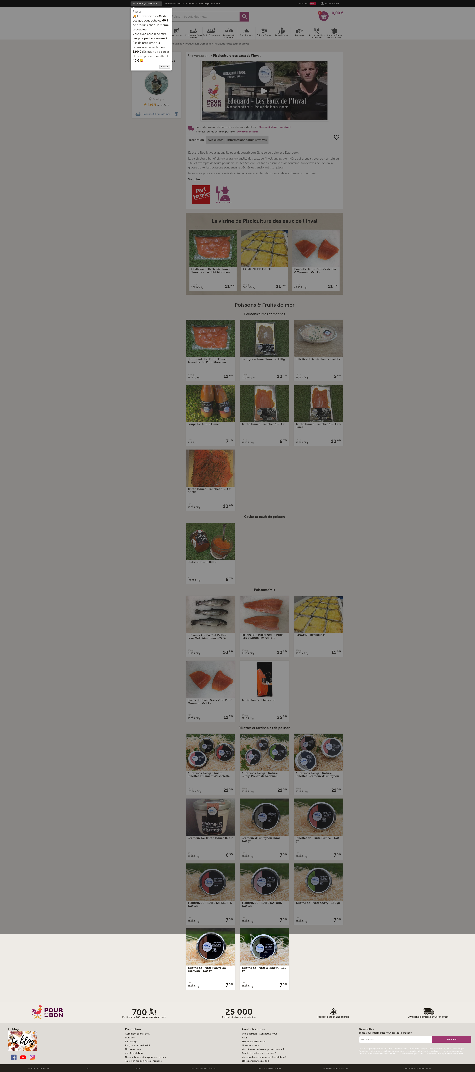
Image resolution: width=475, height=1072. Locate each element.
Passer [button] (137, 11)
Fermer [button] (164, 66)
